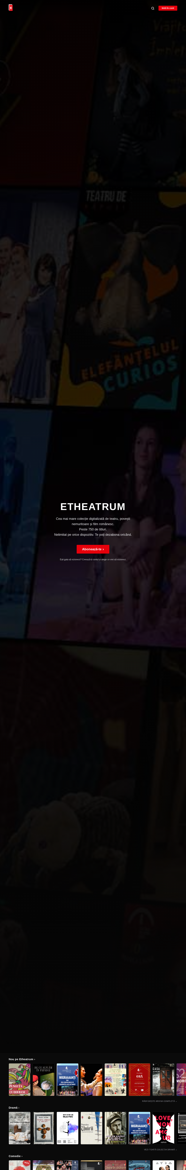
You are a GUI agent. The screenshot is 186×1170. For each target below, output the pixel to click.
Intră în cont (168, 8)
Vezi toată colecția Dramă (160, 1149)
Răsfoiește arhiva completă (159, 1101)
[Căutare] (152, 8)
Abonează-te (93, 549)
